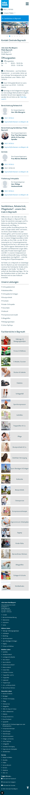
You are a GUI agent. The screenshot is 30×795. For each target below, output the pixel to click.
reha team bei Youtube (9, 785)
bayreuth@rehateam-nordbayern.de (16, 122)
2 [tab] (9, 36)
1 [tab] (7, 36)
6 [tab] (19, 36)
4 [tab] (14, 36)
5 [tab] (17, 36)
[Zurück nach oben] (28, 788)
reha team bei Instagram (9, 782)
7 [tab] (22, 36)
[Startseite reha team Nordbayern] (5, 3)
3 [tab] (12, 36)
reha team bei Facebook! (9, 778)
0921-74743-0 (9, 118)
